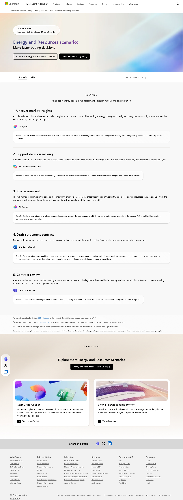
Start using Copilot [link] (30, 421)
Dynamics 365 (96, 467)
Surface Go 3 (14, 473)
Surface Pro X (14, 470)
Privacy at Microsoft (152, 470)
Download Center (43, 464)
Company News (151, 467)
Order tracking (42, 473)
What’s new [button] (135, 4)
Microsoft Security (97, 464)
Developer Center (124, 464)
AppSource (122, 480)
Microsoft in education (71, 460)
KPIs (33, 77)
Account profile (42, 460)
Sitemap (60, 495)
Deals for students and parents (74, 480)
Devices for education (71, 464)
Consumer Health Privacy (124, 495)
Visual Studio (123, 483)
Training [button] (106, 4)
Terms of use (108, 495)
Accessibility (150, 480)
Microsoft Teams (97, 477)
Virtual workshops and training (47, 480)
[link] (51, 391)
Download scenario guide (73, 56)
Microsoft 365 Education (72, 470)
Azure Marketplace (125, 477)
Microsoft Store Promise (45, 483)
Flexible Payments (43, 486)
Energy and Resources (44, 10)
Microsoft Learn (124, 470)
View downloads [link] (109, 421)
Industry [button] (69, 4)
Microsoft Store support (45, 467)
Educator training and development (75, 477)
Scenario (22, 77)
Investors (149, 473)
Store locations (42, 477)
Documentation (124, 467)
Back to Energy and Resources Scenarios (37, 56)
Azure (120, 460)
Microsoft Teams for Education (74, 467)
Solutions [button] (81, 4)
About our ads (151, 495)
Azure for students (70, 483)
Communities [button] (119, 4)
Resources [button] (94, 4)
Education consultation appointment (76, 473)
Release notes (70, 495)
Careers (148, 460)
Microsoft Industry (97, 480)
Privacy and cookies (94, 495)
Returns (39, 470)
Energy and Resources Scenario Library (90, 366)
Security (148, 483)
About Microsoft (151, 464)
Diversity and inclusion (153, 477)
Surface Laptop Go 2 (16, 460)
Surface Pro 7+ (15, 480)
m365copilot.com (43, 318)
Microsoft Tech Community (127, 473)
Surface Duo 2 (14, 477)
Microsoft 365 (96, 470)
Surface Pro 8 (14, 464)
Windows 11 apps (15, 483)
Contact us (81, 495)
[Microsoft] (12, 4)
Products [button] (57, 4)
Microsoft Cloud (97, 460)
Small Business (96, 483)
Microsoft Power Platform (100, 473)
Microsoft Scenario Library (21, 10)
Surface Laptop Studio (17, 467)
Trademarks (139, 495)
